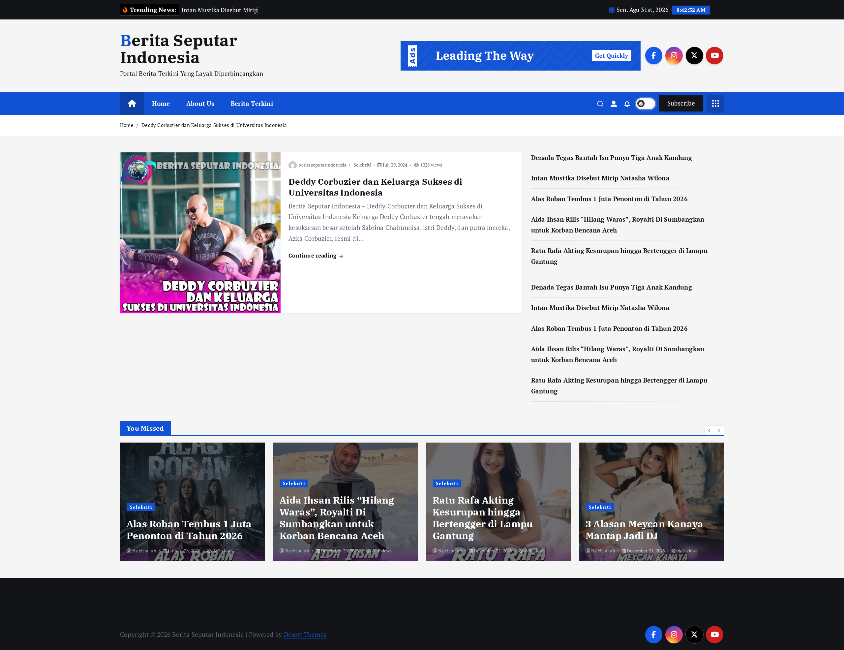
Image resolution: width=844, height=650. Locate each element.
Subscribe (681, 103)
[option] (192, 502)
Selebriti (362, 165)
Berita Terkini (252, 103)
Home (161, 103)
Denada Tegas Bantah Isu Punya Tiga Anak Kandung (611, 157)
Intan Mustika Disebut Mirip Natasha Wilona (600, 178)
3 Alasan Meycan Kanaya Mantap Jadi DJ (644, 529)
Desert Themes (305, 634)
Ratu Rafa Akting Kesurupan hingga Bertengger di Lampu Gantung (483, 518)
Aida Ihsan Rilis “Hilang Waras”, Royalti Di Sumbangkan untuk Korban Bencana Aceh (337, 518)
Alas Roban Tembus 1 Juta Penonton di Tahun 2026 (609, 199)
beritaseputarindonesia (322, 165)
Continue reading (313, 255)
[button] (709, 430)
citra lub (147, 550)
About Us (200, 103)
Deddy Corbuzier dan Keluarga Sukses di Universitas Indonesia (214, 125)
